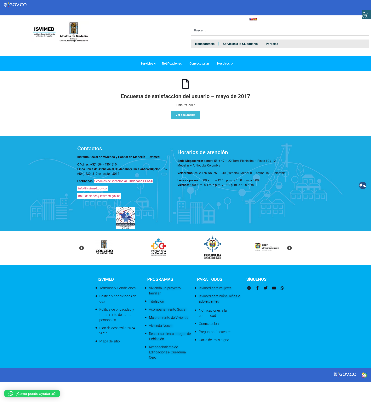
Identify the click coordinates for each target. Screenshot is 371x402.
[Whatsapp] (282, 288)
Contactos (89, 148)
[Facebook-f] (257, 288)
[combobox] (280, 30)
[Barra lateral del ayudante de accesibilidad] (366, 14)
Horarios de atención (202, 152)
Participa (272, 44)
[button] (81, 248)
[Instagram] (249, 288)
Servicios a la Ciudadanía (240, 44)
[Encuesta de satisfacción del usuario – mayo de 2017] (185, 84)
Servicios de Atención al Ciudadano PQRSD (123, 181)
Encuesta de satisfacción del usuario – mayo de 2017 (185, 96)
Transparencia (205, 44)
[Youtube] (274, 288)
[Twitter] (265, 288)
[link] (345, 376)
